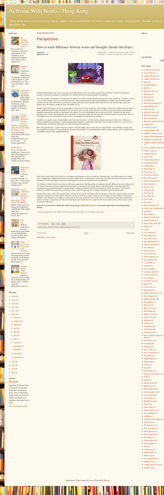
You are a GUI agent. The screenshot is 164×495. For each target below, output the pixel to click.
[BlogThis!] (58, 224)
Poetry (146, 368)
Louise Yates (148, 287)
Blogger (106, 480)
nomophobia (148, 326)
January (17, 317)
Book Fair (147, 97)
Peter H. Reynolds (150, 352)
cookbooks (148, 166)
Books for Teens (53, 227)
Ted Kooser (148, 422)
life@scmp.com (42, 54)
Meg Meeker (148, 302)
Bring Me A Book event (152, 121)
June (15, 335)
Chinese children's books (152, 147)
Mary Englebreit (149, 296)
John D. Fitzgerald (150, 244)
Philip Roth (148, 361)
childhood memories (151, 133)
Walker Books (149, 452)
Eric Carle (147, 193)
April (16, 328)
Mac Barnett (148, 290)
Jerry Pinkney (149, 235)
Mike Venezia (149, 308)
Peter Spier (148, 355)
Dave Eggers (148, 172)
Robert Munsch (149, 389)
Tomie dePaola (149, 440)
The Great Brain (149, 428)
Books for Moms (150, 112)
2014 (14, 311)
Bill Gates (147, 94)
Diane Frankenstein (151, 181)
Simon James (148, 407)
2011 (14, 300)
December (17, 357)
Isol (145, 229)
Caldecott (147, 124)
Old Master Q (149, 340)
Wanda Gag (148, 455)
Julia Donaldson (149, 256)
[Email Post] (52, 224)
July (15, 339)
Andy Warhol (149, 73)
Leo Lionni (148, 278)
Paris (22, 220)
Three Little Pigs (150, 434)
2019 (14, 369)
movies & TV (75, 227)
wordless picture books (152, 464)
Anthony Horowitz (150, 79)
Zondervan (148, 467)
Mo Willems (148, 311)
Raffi (145, 377)
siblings (146, 404)
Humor (146, 226)
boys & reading (149, 118)
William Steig (149, 461)
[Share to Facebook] (63, 224)
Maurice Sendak (149, 299)
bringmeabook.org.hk (87, 205)
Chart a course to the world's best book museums (24, 246)
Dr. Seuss (147, 187)
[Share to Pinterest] (65, 224)
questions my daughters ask (153, 374)
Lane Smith (148, 262)
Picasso (146, 365)
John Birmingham (150, 241)
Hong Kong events (150, 223)
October (17, 353)
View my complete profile (18, 406)
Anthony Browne (150, 76)
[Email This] (56, 224)
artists (146, 82)
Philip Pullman (149, 358)
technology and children (152, 419)
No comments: (44, 224)
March (16, 324)
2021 (14, 372)
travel (146, 446)
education (147, 190)
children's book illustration (153, 136)
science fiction (149, 395)
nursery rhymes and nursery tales (153, 336)
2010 (14, 296)
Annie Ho (14, 382)
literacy (146, 284)
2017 (14, 365)
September (18, 346)
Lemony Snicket (150, 275)
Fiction (146, 199)
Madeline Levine (23, 67)
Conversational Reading (25, 91)
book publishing (149, 106)
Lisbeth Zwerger (150, 281)
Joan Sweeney (149, 238)
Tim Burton (148, 437)
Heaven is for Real (150, 217)
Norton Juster (148, 332)
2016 (14, 362)
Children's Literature (151, 139)
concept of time (149, 163)
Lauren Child (148, 269)
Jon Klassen (148, 250)
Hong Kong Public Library (24, 169)
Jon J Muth (148, 247)
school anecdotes (150, 392)
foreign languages (150, 205)
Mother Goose (149, 314)
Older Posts (130, 233)
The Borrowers (149, 425)
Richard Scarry (149, 383)
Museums (147, 320)
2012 (14, 303)
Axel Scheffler (149, 85)
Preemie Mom (16, 147)
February (17, 321)
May (15, 332)
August (16, 342)
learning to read (149, 272)
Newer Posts (41, 233)
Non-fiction (148, 329)
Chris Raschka (149, 154)
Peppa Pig (147, 346)
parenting (147, 343)
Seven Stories (148, 398)
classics (146, 157)
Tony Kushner (149, 443)
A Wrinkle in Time (150, 70)
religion (146, 380)
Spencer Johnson (150, 410)
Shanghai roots (149, 401)
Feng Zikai (148, 196)
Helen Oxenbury (150, 220)
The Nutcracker (149, 431)
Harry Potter (148, 214)
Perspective (47, 39)
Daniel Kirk (148, 169)
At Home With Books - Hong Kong (48, 10)
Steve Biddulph (149, 413)
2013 (14, 307)
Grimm (146, 211)
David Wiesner (149, 178)
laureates (147, 265)
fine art (146, 202)
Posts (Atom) (51, 237)
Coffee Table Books (151, 160)
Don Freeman (149, 184)
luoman (91, 480)
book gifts (147, 100)
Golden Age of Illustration (153, 208)
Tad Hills (147, 416)
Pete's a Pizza (148, 349)
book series (148, 109)
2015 (14, 314)
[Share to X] (61, 224)
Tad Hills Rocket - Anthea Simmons (23, 269)
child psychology (65, 227)
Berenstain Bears (150, 91)
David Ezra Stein (150, 175)
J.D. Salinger (148, 232)
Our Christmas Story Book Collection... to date (24, 42)
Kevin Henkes (149, 259)
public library (148, 371)
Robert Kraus (148, 386)
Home (86, 233)
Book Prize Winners (151, 103)
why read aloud (149, 458)
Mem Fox (147, 305)
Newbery (147, 323)
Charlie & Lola (149, 127)
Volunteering (148, 449)
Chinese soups (149, 150)
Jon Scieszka (148, 253)
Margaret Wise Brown (152, 293)
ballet (146, 88)
